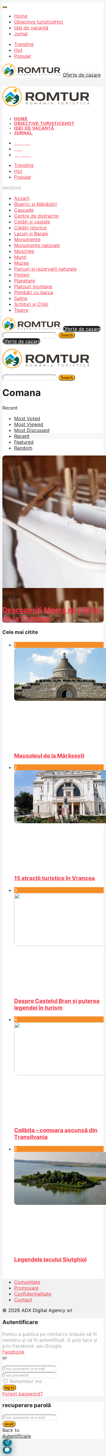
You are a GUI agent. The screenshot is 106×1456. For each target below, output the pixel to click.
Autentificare (16, 1436)
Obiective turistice (38, 22)
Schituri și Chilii (31, 304)
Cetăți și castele (32, 222)
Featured (24, 442)
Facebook (13, 1352)
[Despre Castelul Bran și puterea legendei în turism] (59, 942)
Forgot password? (22, 1394)
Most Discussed (31, 430)
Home (20, 16)
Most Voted (27, 418)
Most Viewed (28, 424)
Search (67, 335)
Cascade (24, 210)
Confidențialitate (32, 1294)
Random (23, 448)
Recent (21, 436)
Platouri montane (33, 286)
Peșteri (21, 275)
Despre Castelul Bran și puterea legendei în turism (57, 1004)
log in (9, 1387)
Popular (22, 56)
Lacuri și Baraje (31, 233)
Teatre (21, 310)
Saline (20, 298)
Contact (23, 1300)
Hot (18, 50)
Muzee (21, 263)
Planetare (24, 281)
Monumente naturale (37, 245)
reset (9, 1424)
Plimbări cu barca (33, 292)
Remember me (26, 1381)
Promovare (26, 1288)
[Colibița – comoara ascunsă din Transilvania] (59, 1071)
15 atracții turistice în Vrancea (54, 878)
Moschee (24, 251)
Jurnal (21, 34)
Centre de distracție (36, 216)
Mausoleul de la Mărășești (49, 755)
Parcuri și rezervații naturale (45, 269)
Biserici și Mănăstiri (35, 204)
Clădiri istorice (30, 228)
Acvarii (21, 198)
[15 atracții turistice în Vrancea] (59, 819)
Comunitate (27, 1282)
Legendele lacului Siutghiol (50, 1259)
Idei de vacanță (31, 28)
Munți (20, 257)
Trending (24, 44)
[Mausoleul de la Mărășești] (59, 697)
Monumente (27, 239)
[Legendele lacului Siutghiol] (59, 1201)
